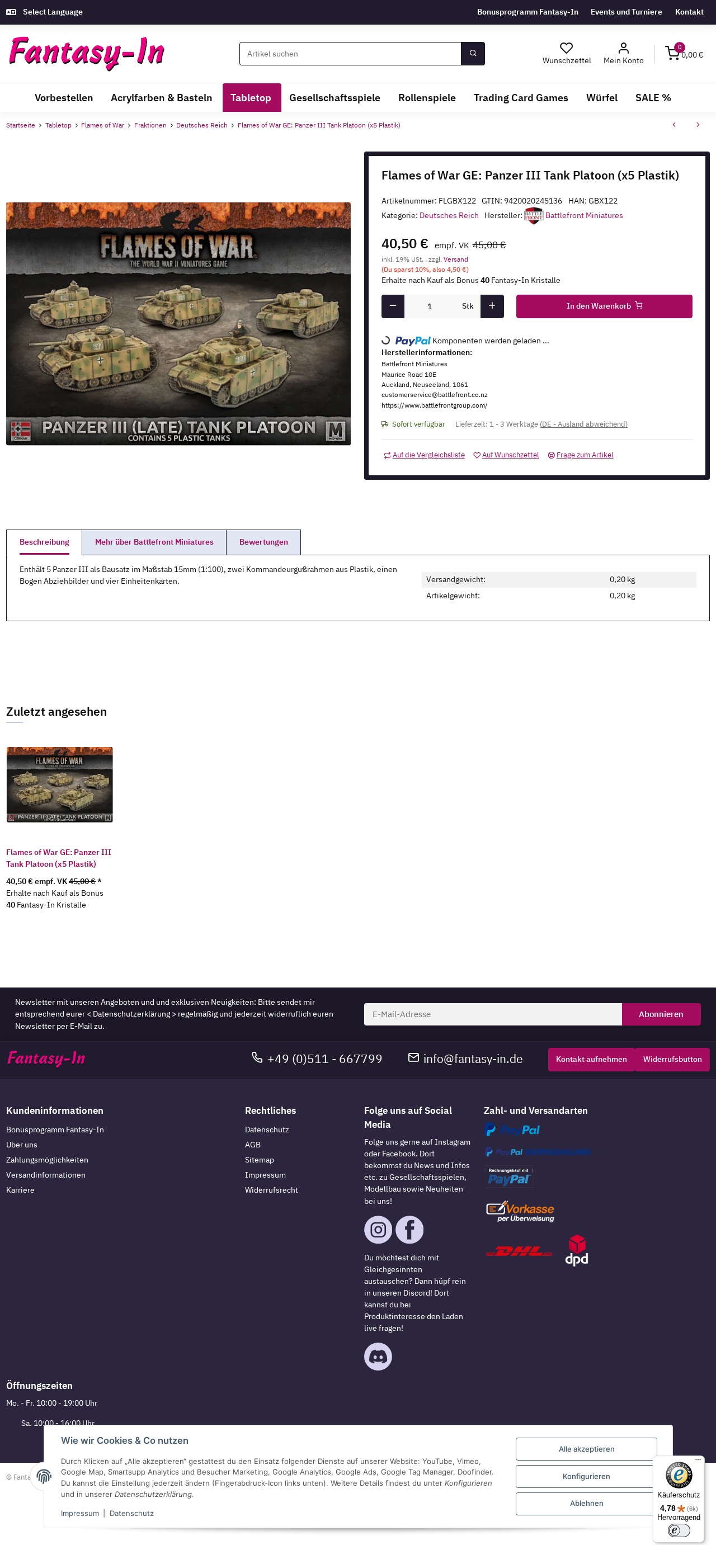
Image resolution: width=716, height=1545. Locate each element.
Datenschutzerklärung (131, 1014)
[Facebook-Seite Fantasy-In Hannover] (409, 1228)
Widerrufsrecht (271, 1190)
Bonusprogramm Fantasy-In (527, 12)
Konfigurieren (586, 1476)
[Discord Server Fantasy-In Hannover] (378, 1356)
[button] (624, 54)
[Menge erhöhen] (492, 306)
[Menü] (698, 1462)
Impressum (265, 1175)
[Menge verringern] (392, 306)
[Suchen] (472, 53)
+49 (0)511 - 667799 (325, 1058)
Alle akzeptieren (587, 1448)
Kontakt (689, 12)
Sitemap (259, 1160)
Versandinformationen (46, 1175)
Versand (456, 258)
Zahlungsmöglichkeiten (47, 1160)
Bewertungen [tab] (263, 542)
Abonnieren (661, 1014)
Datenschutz (267, 1130)
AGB (253, 1145)
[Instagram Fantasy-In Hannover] (378, 1228)
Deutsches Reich (449, 215)
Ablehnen (587, 1503)
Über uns (21, 1145)
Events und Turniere (626, 12)
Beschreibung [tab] (44, 542)
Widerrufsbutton (672, 1059)
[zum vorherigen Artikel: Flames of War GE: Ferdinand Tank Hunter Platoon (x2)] (674, 126)
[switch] (679, 1530)
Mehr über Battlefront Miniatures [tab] (154, 542)
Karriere (20, 1190)
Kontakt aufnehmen (591, 1059)
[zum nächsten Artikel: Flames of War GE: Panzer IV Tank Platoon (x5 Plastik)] (698, 126)
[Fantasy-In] (86, 54)
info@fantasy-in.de (473, 1058)
